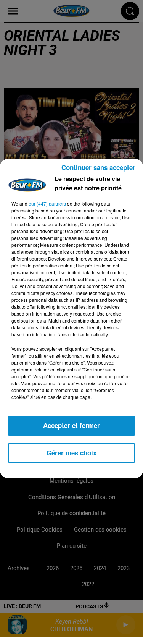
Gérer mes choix (71, 452)
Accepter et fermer (71, 425)
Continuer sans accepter (98, 167)
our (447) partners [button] (47, 203)
